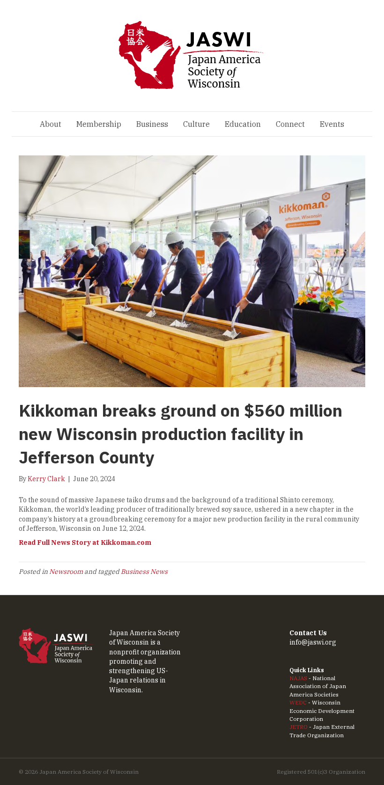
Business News (144, 571)
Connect (290, 124)
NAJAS (298, 678)
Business (152, 124)
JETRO (298, 726)
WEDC (298, 702)
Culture (196, 124)
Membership (98, 124)
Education (243, 124)
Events (332, 124)
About (50, 124)
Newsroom (66, 571)
